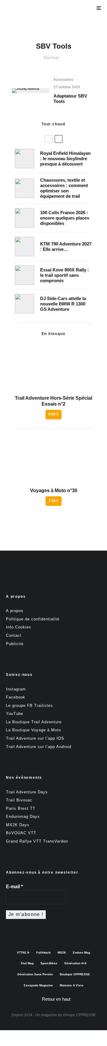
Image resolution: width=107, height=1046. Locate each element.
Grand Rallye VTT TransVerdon (37, 841)
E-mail (14, 886)
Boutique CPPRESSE (75, 974)
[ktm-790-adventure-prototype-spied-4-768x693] (24, 246)
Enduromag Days (23, 816)
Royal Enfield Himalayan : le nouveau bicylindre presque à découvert (65, 158)
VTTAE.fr (23, 952)
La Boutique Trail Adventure (34, 722)
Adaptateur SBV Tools (70, 98)
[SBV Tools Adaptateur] (30, 90)
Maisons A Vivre (72, 985)
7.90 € (53, 501)
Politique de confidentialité (32, 619)
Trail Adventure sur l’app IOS (35, 738)
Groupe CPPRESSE (79, 1015)
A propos (14, 610)
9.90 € (53, 414)
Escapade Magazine (38, 985)
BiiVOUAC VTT (21, 833)
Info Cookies (18, 627)
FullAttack (43, 952)
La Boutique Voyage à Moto (33, 730)
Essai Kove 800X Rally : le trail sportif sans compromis (64, 275)
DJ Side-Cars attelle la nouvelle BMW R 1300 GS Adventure (63, 304)
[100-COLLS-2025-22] (24, 218)
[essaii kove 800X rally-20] (24, 275)
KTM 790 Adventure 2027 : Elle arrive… (66, 246)
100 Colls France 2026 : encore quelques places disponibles (64, 218)
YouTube (14, 713)
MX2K (62, 952)
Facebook (15, 697)
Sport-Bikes (48, 963)
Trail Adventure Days (27, 792)
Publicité (14, 644)
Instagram (16, 689)
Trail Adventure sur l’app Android (38, 746)
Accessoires (63, 80)
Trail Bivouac (19, 800)
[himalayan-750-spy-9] (24, 158)
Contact (13, 635)
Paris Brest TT (20, 808)
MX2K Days (17, 825)
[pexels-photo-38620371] (24, 188)
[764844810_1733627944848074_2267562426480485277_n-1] (24, 303)
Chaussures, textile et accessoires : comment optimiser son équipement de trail (64, 188)
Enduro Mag (81, 952)
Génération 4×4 (75, 963)
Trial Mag (27, 963)
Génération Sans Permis (35, 974)
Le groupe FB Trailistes (29, 705)
